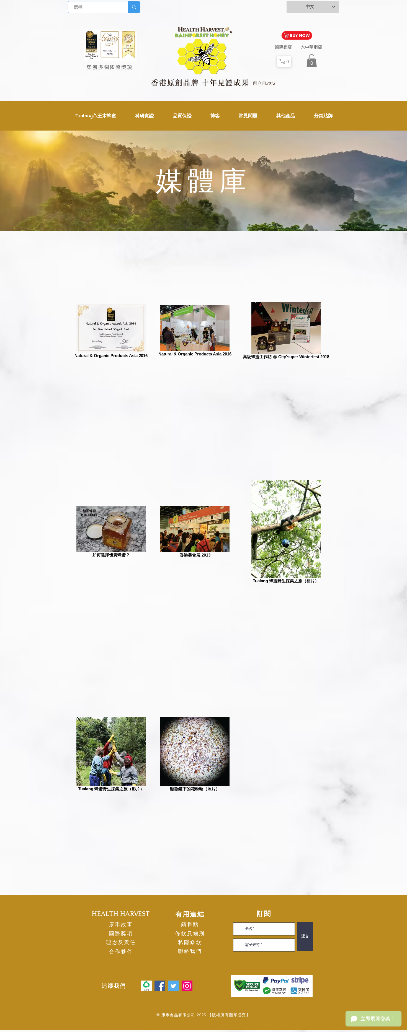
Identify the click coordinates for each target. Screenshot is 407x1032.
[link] (311, 60)
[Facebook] (159, 986)
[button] (95, 116)
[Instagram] (187, 986)
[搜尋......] (134, 7)
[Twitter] (173, 986)
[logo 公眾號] (146, 986)
